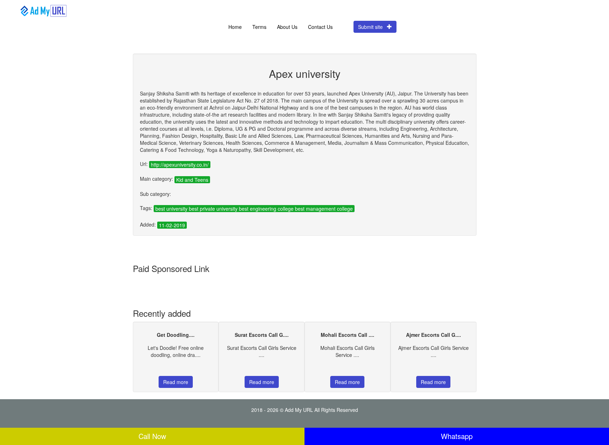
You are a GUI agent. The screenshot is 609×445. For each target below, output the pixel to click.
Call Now (152, 436)
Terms (259, 26)
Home (235, 26)
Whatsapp (457, 436)
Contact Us (320, 26)
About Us (287, 26)
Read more (175, 381)
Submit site (372, 26)
